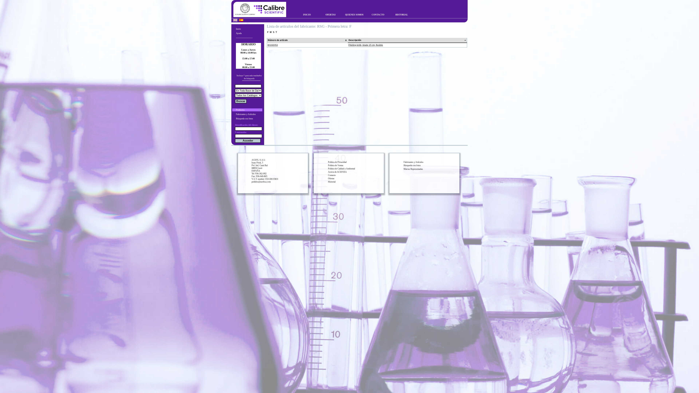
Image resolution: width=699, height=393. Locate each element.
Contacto (378, 14)
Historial (401, 14)
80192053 (273, 45)
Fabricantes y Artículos (246, 114)
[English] (235, 20)
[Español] (241, 20)
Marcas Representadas (413, 169)
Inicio (307, 14)
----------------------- (244, 37)
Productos (240, 110)
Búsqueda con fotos (244, 118)
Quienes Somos (354, 14)
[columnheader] (307, 40)
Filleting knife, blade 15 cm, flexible (365, 45)
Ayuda (239, 33)
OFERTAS (330, 14)
